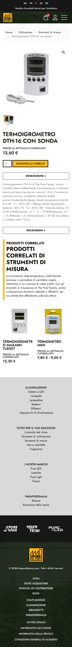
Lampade (36, 396)
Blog (36, 593)
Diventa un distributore (36, 588)
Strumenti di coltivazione (36, 436)
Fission (36, 481)
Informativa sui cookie (36, 628)
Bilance (36, 501)
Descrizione (35, 176)
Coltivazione (25, 32)
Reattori (36, 404)
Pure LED (36, 469)
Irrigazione (36, 449)
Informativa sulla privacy (36, 633)
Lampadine (36, 400)
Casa (36, 578)
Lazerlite (36, 473)
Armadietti (36, 610)
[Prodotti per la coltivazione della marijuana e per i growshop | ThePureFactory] (22, 17)
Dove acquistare (36, 583)
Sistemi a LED (36, 392)
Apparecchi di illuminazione (36, 413)
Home (9, 32)
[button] (63, 52)
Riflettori (36, 408)
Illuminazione (36, 605)
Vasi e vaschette (36, 445)
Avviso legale (36, 622)
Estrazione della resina (36, 505)
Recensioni (35, 230)
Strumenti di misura (50, 32)
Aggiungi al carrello (30, 163)
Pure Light (36, 477)
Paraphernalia (36, 615)
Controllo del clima (36, 432)
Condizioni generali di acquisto (36, 639)
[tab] (36, 176)
